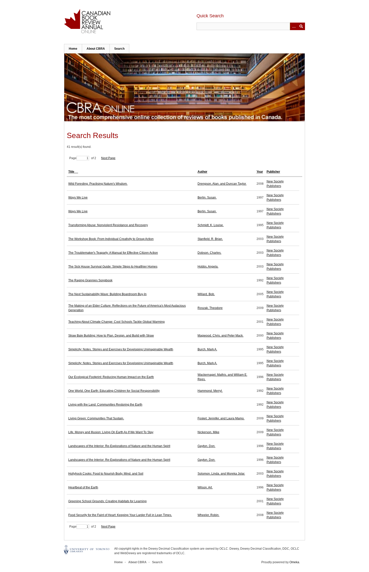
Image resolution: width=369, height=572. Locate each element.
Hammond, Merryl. (210, 391)
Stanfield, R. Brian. (210, 239)
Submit (301, 26)
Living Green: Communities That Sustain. (96, 418)
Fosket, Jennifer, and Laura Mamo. (221, 418)
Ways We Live (78, 197)
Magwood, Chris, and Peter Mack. (220, 335)
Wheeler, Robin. (208, 515)
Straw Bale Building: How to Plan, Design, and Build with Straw (111, 335)
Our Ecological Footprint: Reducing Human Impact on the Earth (111, 377)
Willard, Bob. (206, 294)
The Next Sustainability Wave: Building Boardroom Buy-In (107, 294)
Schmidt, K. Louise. (211, 225)
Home (73, 48)
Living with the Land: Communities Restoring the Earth (105, 404)
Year (260, 171)
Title (71, 171)
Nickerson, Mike (208, 432)
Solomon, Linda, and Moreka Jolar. (221, 473)
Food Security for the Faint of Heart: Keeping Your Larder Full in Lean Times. (120, 515)
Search (119, 48)
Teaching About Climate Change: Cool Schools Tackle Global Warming (116, 322)
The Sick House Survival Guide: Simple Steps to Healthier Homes (112, 266)
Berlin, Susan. (207, 197)
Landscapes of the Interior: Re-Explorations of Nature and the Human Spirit (119, 446)
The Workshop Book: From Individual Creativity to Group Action (111, 239)
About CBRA (96, 48)
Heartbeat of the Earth (83, 487)
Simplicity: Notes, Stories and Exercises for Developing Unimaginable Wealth (120, 349)
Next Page (108, 158)
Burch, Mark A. (207, 349)
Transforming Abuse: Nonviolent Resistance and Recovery (108, 225)
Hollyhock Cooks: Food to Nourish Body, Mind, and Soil (105, 473)
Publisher (273, 171)
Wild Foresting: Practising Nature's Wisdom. (98, 183)
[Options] (293, 26)
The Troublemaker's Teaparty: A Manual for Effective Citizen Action (113, 253)
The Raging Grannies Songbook (90, 280)
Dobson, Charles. (209, 253)
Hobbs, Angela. (208, 266)
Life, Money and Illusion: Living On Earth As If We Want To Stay (110, 432)
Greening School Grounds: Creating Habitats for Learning (107, 501)
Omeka (294, 562)
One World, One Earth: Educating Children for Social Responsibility (114, 391)
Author (202, 171)
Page (73, 158)
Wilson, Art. (205, 487)
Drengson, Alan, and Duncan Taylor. (222, 183)
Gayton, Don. (206, 446)
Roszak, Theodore (210, 308)
